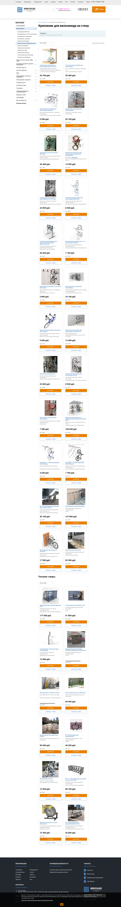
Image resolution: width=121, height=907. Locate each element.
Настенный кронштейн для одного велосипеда (50, 330)
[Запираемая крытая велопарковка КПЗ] (50, 595)
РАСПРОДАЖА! (20, 25)
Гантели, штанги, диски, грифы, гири (24, 60)
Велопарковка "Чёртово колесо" (50, 692)
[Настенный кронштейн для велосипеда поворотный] (76, 320)
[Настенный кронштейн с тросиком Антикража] (50, 277)
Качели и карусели (21, 70)
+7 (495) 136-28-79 (83, 8)
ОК (62, 904)
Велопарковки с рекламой (24, 38)
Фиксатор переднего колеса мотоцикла (48, 823)
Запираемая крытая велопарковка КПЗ (50, 606)
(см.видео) (75, 157)
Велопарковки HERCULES (23, 31)
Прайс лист (90, 870)
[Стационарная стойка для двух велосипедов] (50, 639)
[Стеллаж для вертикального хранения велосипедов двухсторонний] (50, 232)
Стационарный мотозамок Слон (75, 605)
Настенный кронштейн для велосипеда (73, 287)
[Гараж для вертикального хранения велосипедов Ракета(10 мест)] (76, 408)
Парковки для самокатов (23, 52)
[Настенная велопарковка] (50, 364)
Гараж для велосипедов (23, 41)
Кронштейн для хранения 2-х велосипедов (74, 109)
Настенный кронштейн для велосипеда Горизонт (48, 109)
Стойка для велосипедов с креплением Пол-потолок (48, 198)
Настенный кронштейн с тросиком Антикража (50, 287)
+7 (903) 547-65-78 (83, 10)
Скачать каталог (99, 43)
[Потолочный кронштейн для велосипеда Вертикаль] (76, 188)
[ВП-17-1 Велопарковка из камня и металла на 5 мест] (76, 769)
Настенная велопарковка (47, 374)
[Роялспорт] (26, 11)
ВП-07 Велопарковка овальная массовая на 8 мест (49, 507)
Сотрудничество (38, 1)
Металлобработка (21, 100)
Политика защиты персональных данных (61, 869)
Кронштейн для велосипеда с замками (49, 153)
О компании (18, 1)
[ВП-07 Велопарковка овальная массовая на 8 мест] (50, 496)
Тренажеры (19, 88)
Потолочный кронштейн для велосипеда (74, 65)
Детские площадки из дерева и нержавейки (25, 64)
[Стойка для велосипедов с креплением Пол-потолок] (50, 188)
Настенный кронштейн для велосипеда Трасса (73, 374)
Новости (60, 1)
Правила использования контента (59, 872)
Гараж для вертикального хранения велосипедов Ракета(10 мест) (75, 419)
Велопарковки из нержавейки (25, 36)
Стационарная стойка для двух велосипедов (49, 649)
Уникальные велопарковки (24, 57)
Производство (27, 1)
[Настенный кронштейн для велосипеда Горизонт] (50, 99)
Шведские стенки (21, 94)
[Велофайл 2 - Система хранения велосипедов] (50, 453)
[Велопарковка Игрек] (50, 769)
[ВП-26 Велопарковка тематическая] (76, 725)
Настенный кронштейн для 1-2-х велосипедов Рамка (75, 242)
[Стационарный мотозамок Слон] (76, 595)
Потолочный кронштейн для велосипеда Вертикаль (74, 198)
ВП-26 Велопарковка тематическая (71, 735)
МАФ (17, 73)
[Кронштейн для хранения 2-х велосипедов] (76, 99)
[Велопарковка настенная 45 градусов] (50, 540)
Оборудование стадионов (23, 79)
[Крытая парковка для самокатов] (76, 683)
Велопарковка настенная (73, 550)
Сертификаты (90, 881)
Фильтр (51, 34)
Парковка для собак (22, 50)
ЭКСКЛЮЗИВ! (20, 97)
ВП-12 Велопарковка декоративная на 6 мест (72, 823)
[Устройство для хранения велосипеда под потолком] (50, 55)
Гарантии (88, 1)
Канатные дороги (21, 67)
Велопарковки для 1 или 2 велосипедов (27, 34)
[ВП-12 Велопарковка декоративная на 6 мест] (76, 813)
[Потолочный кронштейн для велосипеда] (76, 55)
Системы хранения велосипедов (25, 55)
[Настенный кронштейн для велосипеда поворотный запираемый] (76, 143)
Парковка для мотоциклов (24, 48)
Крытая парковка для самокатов (75, 692)
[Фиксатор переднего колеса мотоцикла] (50, 813)
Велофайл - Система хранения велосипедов (74, 463)
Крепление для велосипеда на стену (26, 43)
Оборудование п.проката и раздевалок (23, 76)
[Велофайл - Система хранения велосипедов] (76, 453)
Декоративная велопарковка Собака (49, 735)
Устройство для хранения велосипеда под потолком (48, 65)
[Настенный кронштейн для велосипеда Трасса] (76, 364)
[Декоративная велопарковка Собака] (50, 725)
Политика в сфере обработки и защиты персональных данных (37, 900)
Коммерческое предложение (95, 877)
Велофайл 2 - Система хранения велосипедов (49, 463)
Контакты (73, 1)
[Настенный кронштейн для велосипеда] (76, 277)
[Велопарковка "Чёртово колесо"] (50, 683)
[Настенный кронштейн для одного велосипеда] (50, 320)
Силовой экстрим (21, 85)
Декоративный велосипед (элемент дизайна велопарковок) (75, 649)
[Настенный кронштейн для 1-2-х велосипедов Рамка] (76, 232)
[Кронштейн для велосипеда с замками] (50, 143)
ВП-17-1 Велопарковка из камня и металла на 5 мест (76, 779)
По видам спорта (21, 82)
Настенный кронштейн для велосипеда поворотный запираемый (73, 154)
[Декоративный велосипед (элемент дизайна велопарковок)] (76, 639)
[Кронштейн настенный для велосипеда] (50, 408)
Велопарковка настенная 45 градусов (48, 550)
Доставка (53, 1)
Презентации (90, 874)
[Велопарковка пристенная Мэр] (76, 496)
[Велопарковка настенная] (76, 540)
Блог (66, 1)
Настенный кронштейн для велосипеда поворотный (73, 330)
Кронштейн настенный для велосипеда (48, 418)
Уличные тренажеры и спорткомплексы (22, 91)
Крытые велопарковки (23, 45)
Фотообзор (80, 1)
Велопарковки (20, 28)
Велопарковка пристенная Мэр (74, 506)
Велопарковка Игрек (46, 779)
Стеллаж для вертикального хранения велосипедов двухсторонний (48, 243)
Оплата (46, 1)
